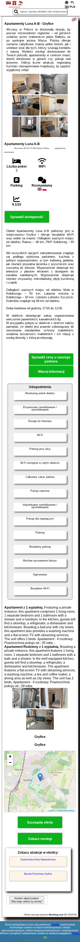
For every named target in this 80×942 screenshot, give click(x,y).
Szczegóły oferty (40, 822)
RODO (76, 933)
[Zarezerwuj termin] (74, 19)
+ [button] (10, 756)
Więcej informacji (51, 371)
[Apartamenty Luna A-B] (26, 84)
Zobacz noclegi (40, 839)
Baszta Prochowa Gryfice (38, 873)
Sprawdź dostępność (26, 217)
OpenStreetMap (66, 810)
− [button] (10, 762)
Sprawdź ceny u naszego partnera (51, 359)
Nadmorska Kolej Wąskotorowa (38, 859)
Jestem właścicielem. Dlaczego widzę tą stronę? (26, 900)
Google (55, 924)
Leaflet (51, 810)
